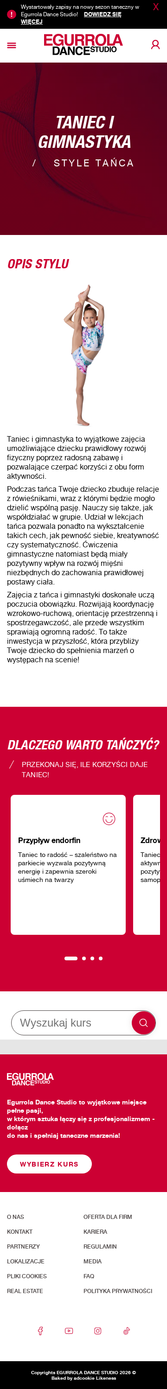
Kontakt (19, 1232)
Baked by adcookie (73, 1378)
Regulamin (100, 1246)
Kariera (95, 1232)
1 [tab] (70, 958)
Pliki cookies (27, 1276)
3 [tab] (92, 958)
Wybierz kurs (49, 1164)
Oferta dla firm (108, 1217)
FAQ (89, 1276)
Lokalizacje (26, 1261)
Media (93, 1261)
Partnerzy (23, 1246)
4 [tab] (101, 958)
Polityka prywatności (118, 1291)
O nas (15, 1217)
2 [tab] (84, 958)
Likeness (106, 1378)
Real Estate (25, 1291)
